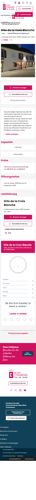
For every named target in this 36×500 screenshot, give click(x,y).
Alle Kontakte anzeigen (18, 100)
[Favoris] (23, 3)
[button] (27, 3)
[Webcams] (15, 3)
